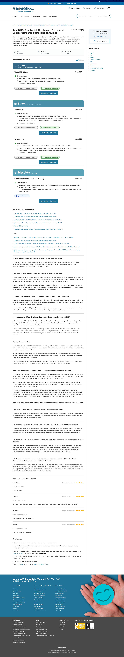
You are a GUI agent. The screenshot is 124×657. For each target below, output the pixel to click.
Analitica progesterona (60, 602)
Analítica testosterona (60, 599)
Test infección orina (59, 593)
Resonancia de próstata (39, 595)
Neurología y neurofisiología (19, 602)
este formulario (18, 553)
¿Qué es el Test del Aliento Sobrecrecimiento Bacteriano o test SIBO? (35, 216)
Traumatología (16, 606)
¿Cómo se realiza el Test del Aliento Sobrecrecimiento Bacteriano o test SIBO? (38, 223)
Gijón (91, 61)
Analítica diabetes (59, 604)
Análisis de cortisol (59, 608)
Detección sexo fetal (38, 608)
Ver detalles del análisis (48, 93)
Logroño (92, 53)
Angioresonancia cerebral (40, 610)
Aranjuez (92, 57)
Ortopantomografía (38, 597)
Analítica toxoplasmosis (60, 597)
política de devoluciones (41, 564)
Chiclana (92, 66)
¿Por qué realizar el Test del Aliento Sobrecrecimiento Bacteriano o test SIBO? (38, 220)
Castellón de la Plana (95, 59)
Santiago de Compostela (96, 68)
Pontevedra (93, 64)
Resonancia (36, 16)
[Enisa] (90, 626)
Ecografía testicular (38, 604)
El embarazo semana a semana (21, 629)
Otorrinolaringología (17, 604)
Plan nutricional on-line (21, 226)
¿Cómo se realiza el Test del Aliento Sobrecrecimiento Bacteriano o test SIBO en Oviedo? (41, 244)
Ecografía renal (37, 606)
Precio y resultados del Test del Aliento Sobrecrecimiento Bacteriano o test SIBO (38, 229)
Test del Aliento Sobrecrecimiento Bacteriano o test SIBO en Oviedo (35, 213)
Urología (15, 608)
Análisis (15, 16)
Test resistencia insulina (60, 589)
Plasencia (92, 70)
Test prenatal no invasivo (40, 589)
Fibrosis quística (37, 599)
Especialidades (53, 16)
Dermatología (16, 595)
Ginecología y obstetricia (18, 599)
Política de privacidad (42, 631)
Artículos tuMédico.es (19, 640)
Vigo (91, 55)
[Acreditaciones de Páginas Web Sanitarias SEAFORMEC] (80, 626)
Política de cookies (41, 633)
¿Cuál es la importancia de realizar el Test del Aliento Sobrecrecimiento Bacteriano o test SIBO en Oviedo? (46, 247)
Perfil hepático (58, 595)
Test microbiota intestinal (61, 591)
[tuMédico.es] (23, 8)
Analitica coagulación (60, 606)
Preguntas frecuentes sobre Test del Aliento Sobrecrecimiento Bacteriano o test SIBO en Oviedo (43, 237)
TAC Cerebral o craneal (39, 593)
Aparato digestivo (17, 591)
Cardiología (15, 593)
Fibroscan (36, 602)
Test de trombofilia (38, 591)
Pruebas (45, 16)
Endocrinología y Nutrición (19, 597)
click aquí (20, 564)
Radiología (27, 16)
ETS (21, 16)
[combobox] (94, 16)
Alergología (15, 589)
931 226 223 (101, 37)
